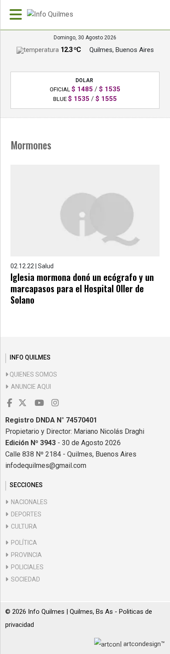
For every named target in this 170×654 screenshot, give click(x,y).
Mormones (30, 144)
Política (22, 542)
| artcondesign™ (142, 644)
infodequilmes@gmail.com (45, 465)
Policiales (26, 567)
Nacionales (28, 501)
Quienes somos (32, 374)
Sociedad (24, 579)
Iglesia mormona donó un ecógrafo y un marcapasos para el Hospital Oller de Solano (82, 288)
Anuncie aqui (29, 386)
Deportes (24, 514)
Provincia (25, 554)
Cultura (22, 526)
